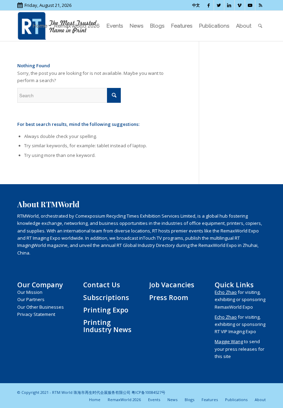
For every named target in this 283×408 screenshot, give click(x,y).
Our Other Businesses (40, 307)
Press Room (168, 297)
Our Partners (31, 299)
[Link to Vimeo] (240, 5)
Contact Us (101, 284)
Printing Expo (105, 310)
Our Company (40, 284)
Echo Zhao (226, 292)
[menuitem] (40, 26)
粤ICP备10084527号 (148, 392)
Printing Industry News (107, 326)
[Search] (260, 26)
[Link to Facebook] (209, 5)
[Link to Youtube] (250, 5)
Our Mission (29, 292)
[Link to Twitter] (219, 5)
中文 (196, 5)
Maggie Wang (229, 341)
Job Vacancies (171, 284)
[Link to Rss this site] (260, 5)
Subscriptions (106, 297)
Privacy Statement (36, 314)
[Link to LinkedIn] (229, 5)
